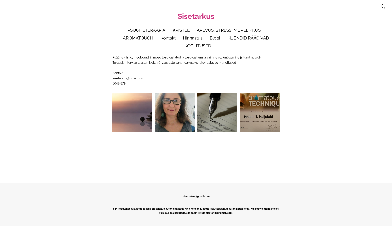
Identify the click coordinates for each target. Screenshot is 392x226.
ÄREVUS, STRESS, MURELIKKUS (229, 30)
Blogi (215, 38)
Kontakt (168, 38)
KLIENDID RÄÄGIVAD (248, 38)
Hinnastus (193, 38)
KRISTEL (181, 30)
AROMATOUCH (138, 38)
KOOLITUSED (198, 45)
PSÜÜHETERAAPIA (146, 30)
